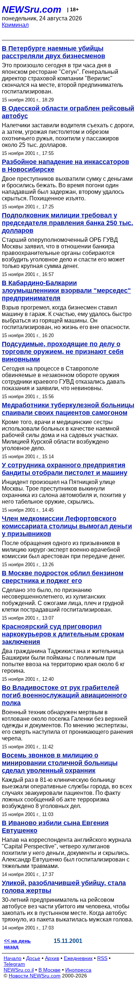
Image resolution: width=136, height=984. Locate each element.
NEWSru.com (31, 9)
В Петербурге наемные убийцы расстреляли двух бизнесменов (53, 52)
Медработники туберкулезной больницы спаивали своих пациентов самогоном (68, 408)
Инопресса (78, 970)
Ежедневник (78, 958)
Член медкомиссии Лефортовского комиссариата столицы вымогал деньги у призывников (67, 526)
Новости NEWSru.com (35, 976)
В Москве (49, 970)
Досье (33, 958)
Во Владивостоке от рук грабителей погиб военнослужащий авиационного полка (64, 695)
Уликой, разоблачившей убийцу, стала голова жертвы (64, 886)
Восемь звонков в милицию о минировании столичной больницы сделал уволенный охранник (60, 763)
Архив (52, 958)
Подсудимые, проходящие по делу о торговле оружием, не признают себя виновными (63, 351)
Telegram (14, 964)
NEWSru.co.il (19, 970)
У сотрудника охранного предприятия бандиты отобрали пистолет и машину (64, 468)
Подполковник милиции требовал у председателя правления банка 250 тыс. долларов (67, 223)
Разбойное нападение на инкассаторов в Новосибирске (65, 165)
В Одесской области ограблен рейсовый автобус (68, 112)
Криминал (15, 25)
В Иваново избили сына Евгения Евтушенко (55, 826)
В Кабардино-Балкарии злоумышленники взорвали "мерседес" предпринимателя (66, 290)
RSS (102, 958)
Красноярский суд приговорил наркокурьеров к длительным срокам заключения (63, 634)
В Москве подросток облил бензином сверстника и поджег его (62, 576)
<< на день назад (17, 943)
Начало (12, 958)
